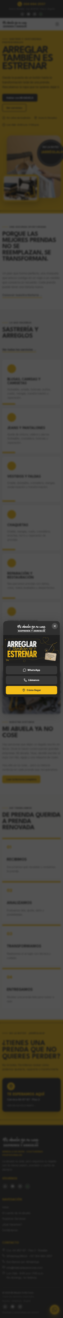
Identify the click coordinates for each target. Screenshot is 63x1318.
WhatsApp (33, 670)
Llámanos (33, 680)
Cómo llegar (34, 690)
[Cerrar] (55, 626)
